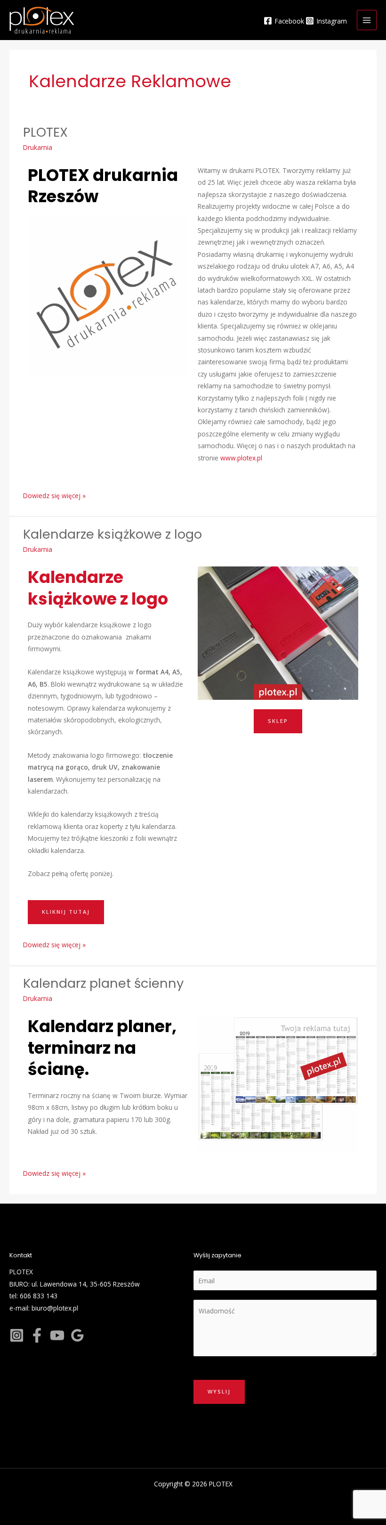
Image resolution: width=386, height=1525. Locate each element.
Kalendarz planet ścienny (103, 983)
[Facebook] (37, 1335)
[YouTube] (57, 1335)
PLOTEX (45, 132)
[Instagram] (16, 1335)
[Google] (77, 1335)
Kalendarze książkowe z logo (112, 534)
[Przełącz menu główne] (367, 20)
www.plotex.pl (241, 457)
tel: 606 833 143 (33, 1295)
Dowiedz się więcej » (54, 495)
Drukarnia (37, 147)
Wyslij (219, 1391)
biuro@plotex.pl (55, 1308)
